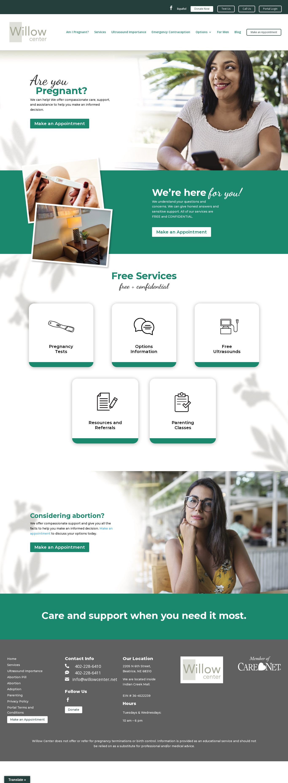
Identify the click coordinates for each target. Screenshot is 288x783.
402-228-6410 (88, 666)
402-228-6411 (88, 673)
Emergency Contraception (171, 32)
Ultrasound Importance (128, 32)
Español (181, 9)
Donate (73, 710)
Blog (237, 32)
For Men (223, 32)
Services (100, 32)
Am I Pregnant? (77, 32)
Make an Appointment (59, 123)
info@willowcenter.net (94, 679)
